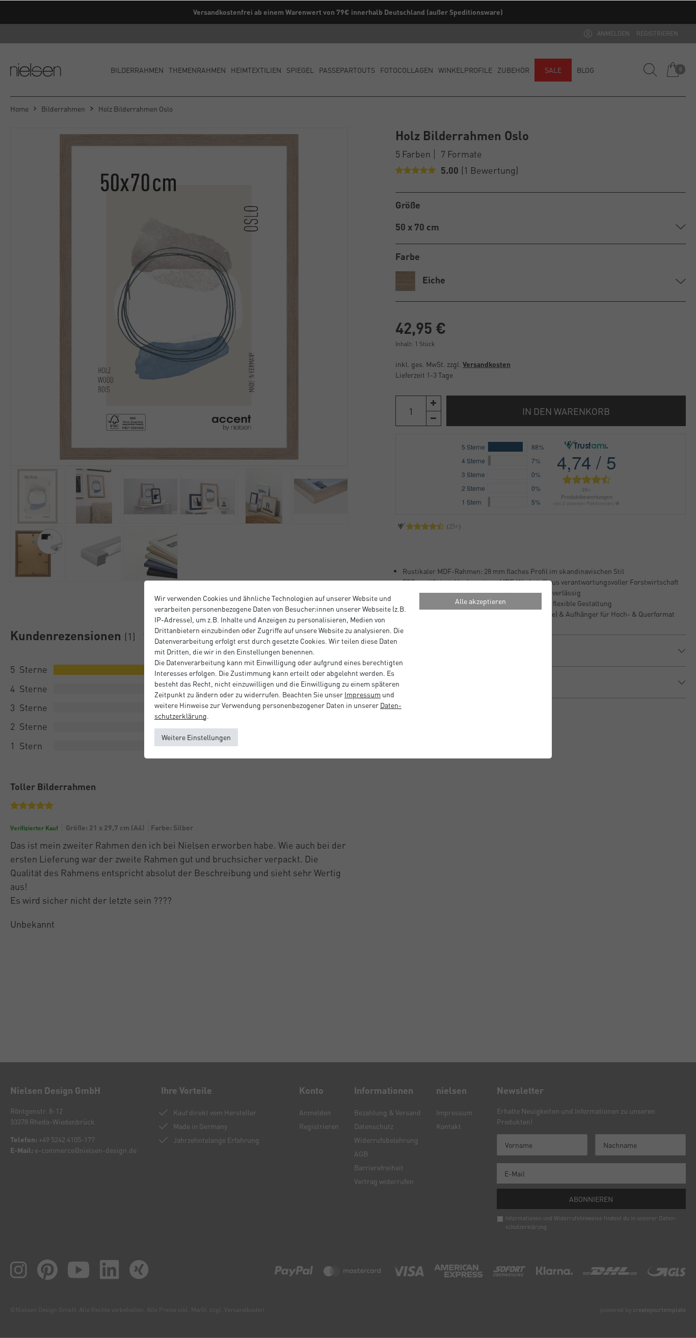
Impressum (362, 694)
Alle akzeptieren (480, 601)
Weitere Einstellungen (196, 737)
